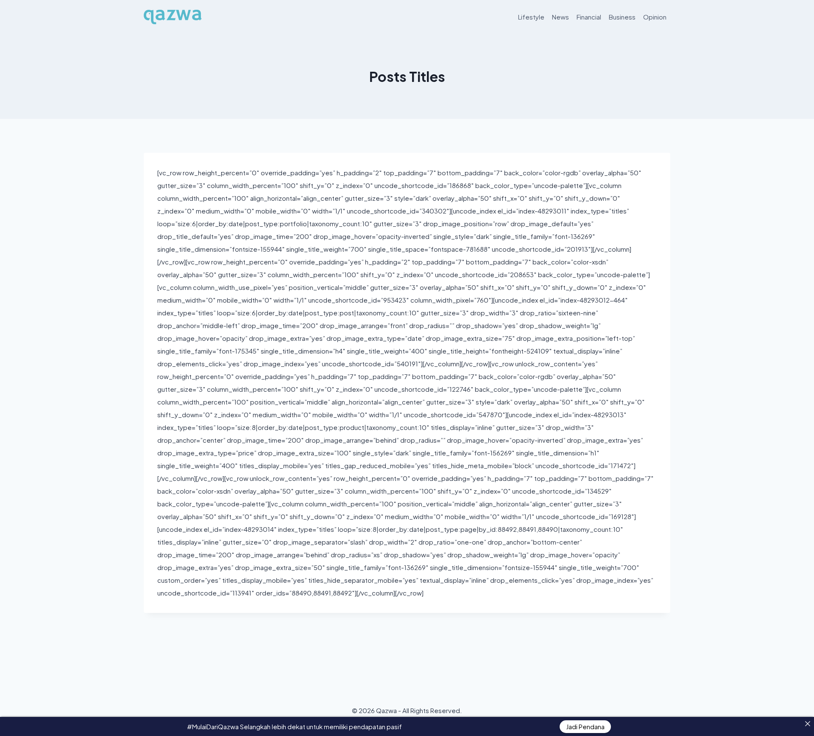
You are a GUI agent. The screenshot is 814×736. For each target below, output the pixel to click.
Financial (589, 17)
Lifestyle (531, 17)
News (560, 17)
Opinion (654, 17)
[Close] (807, 723)
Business (622, 17)
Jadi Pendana (585, 726)
